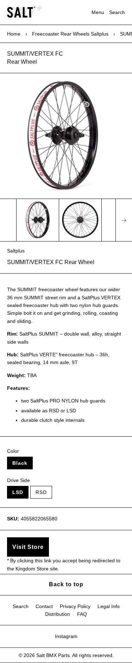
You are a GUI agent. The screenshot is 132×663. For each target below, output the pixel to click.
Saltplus (16, 251)
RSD (41, 492)
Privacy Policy (75, 606)
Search (117, 12)
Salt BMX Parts (53, 655)
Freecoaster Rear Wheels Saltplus (70, 34)
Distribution (57, 614)
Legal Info (109, 606)
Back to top (66, 584)
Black (19, 463)
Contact (44, 606)
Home (13, 34)
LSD (17, 492)
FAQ (82, 614)
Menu (98, 12)
